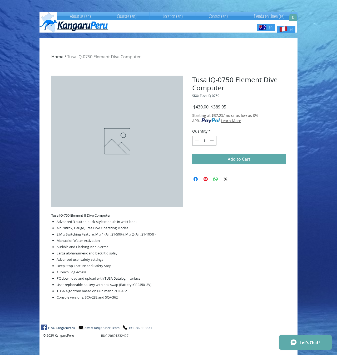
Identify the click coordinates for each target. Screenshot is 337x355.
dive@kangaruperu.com (102, 328)
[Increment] (212, 140)
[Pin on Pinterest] (205, 179)
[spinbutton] (204, 140)
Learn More (231, 120)
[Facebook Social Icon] (44, 327)
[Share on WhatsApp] (215, 179)
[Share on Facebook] (195, 179)
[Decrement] (196, 140)
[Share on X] (225, 179)
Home (57, 57)
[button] (293, 15)
